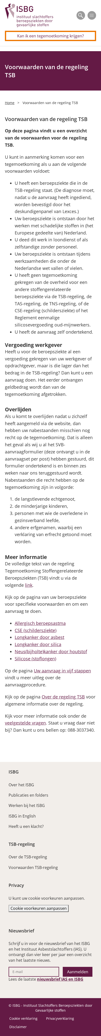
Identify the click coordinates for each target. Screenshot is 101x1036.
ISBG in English (22, 816)
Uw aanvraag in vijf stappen (62, 671)
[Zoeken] (80, 15)
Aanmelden (77, 971)
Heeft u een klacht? (26, 826)
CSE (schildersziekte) (35, 630)
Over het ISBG (21, 785)
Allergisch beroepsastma (40, 623)
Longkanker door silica (38, 644)
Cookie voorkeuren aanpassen (39, 908)
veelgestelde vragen (25, 723)
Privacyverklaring (60, 1018)
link (28, 585)
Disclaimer (18, 1026)
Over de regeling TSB (63, 697)
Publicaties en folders (28, 795)
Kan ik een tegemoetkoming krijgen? (50, 36)
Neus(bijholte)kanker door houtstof (51, 651)
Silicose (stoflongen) (35, 659)
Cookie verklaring (23, 1018)
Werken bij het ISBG (27, 805)
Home (9, 102)
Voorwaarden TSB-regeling (33, 867)
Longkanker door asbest (39, 637)
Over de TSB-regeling (28, 857)
